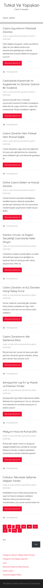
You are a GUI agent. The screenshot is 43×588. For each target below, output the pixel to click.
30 (35, 526)
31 (5, 530)
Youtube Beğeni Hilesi (12, 575)
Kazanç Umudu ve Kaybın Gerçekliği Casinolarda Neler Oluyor (19, 238)
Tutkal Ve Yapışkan (21, 5)
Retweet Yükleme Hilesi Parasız (16, 567)
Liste (5, 563)
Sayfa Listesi (8, 571)
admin (32, 36)
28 (24, 526)
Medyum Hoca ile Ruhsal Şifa (20, 431)
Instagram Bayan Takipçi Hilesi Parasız (19, 555)
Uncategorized (12, 72)
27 (18, 526)
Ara (4, 540)
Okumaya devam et (12, 63)
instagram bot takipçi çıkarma (15, 559)
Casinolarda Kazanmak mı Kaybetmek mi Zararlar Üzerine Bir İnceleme (21, 84)
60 (14, 530)
